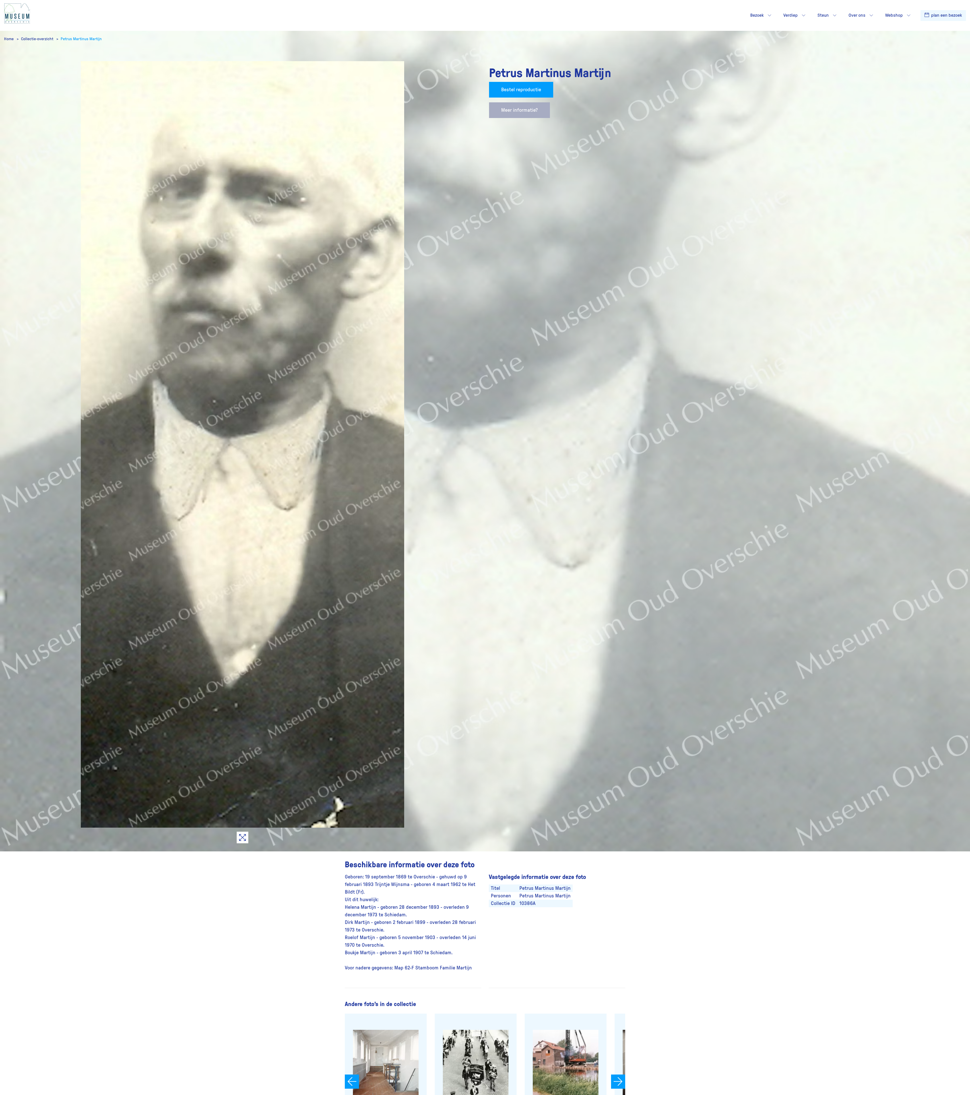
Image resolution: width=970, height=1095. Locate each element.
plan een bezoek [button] (946, 15)
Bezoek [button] (757, 15)
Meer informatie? (519, 110)
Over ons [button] (856, 15)
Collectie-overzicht (37, 39)
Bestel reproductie (521, 89)
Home (9, 39)
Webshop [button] (894, 15)
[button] (769, 15)
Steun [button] (823, 15)
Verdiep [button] (790, 15)
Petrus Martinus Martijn (81, 39)
